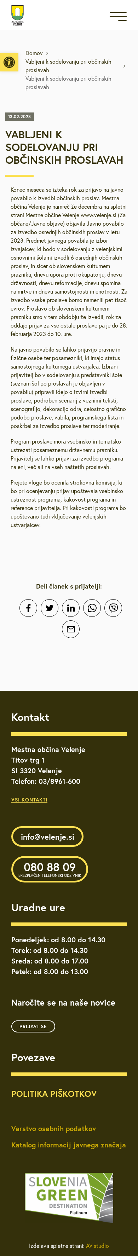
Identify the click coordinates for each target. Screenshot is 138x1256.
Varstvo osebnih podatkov (53, 1128)
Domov (34, 53)
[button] (9, 62)
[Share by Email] (71, 629)
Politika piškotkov (54, 1093)
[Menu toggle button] (118, 18)
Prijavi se (33, 1026)
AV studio (97, 1245)
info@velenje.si (47, 837)
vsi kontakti (29, 800)
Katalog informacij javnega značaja (68, 1145)
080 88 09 (49, 868)
